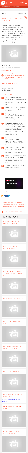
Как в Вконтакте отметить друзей (12, 407)
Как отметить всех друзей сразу (12, 322)
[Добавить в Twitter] (9, 196)
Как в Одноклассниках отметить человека (11, 222)
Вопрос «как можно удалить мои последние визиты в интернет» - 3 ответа (14, 77)
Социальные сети (15, 6)
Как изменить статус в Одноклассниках (11, 432)
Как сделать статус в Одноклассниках (13, 204)
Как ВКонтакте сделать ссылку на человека (13, 395)
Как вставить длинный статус (13, 298)
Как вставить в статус (7, 73)
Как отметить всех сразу (11, 371)
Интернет (8, 6)
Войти (22, 3)
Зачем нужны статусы (7, 70)
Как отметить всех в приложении (12, 202)
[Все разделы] (26, 3)
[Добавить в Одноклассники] (2, 196)
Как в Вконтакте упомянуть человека (13, 206)
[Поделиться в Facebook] (7, 196)
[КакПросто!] (6, 3)
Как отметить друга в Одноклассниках (10, 247)
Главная (3, 6)
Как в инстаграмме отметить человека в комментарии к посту (13, 273)
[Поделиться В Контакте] (5, 196)
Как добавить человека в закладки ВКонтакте (12, 347)
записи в (12, 102)
